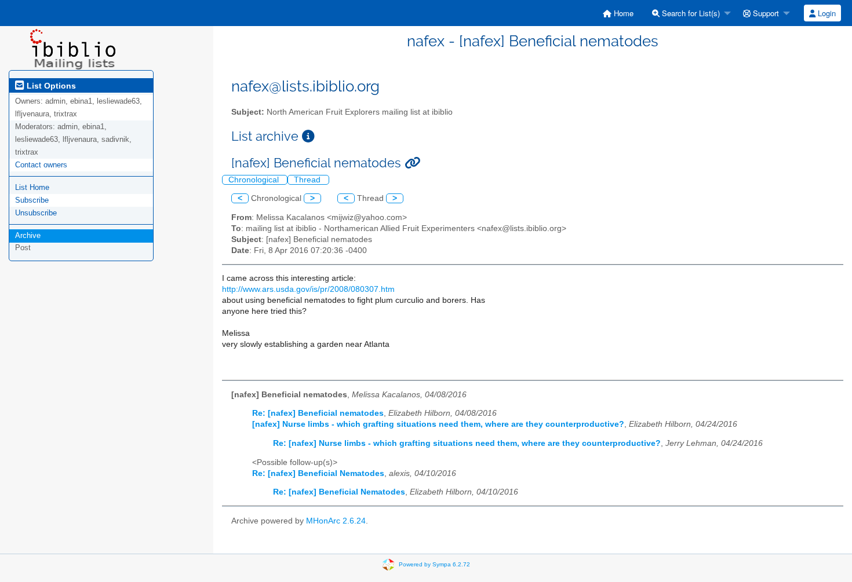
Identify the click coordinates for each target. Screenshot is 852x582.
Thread (308, 179)
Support (765, 13)
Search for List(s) (690, 13)
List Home (32, 187)
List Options (50, 85)
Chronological (254, 179)
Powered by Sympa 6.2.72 (434, 564)
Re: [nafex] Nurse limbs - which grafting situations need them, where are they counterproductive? (467, 443)
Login (825, 13)
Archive (28, 235)
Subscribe (32, 200)
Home (622, 13)
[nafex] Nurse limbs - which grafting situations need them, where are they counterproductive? (438, 424)
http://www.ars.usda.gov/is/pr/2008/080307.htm (308, 289)
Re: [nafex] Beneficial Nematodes (318, 473)
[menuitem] (618, 13)
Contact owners (41, 164)
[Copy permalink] (412, 163)
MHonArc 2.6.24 (336, 521)
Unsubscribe (36, 212)
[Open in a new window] (308, 136)
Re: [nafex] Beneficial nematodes (318, 413)
